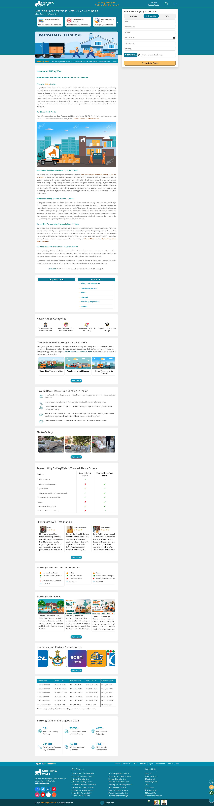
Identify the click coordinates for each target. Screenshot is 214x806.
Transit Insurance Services (118, 793)
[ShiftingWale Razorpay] (48, 794)
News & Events (151, 776)
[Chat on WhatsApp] (166, 4)
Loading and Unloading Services (120, 785)
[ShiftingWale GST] (54, 794)
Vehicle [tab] (167, 16)
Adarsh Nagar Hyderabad (90, 302)
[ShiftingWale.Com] (46, 772)
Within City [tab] (133, 16)
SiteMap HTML (151, 790)
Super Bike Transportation (82, 793)
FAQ (147, 785)
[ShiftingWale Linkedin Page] (48, 789)
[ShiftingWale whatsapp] (211, 792)
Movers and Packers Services (83, 787)
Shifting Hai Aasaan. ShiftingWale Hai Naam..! (107, 3)
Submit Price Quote (150, 63)
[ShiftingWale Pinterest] (54, 789)
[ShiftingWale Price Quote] (211, 781)
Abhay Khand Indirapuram (90, 284)
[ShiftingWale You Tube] (43, 794)
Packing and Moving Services (83, 790)
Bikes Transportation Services (83, 773)
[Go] (211, 800)
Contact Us (150, 787)
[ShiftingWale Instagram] (37, 794)
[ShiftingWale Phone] (211, 787)
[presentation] (35, 21)
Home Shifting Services (81, 779)
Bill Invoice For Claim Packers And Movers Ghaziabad (106, 61)
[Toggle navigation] (175, 4)
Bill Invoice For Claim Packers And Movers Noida (66, 61)
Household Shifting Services (83, 782)
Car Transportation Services (119, 773)
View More (76, 381)
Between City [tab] (151, 16)
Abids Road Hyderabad (89, 288)
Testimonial (150, 779)
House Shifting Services (117, 779)
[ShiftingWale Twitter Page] (43, 789)
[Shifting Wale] (44, 3)
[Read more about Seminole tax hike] (150, 802)
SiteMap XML (151, 793)
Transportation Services (81, 796)
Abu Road (84, 297)
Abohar (83, 293)
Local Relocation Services (118, 790)
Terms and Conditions (154, 796)
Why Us (149, 773)
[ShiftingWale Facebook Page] (37, 789)
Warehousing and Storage (118, 796)
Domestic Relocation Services (120, 776)
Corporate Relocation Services (83, 776)
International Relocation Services (84, 785)
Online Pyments (151, 782)
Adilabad (84, 306)
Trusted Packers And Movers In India (77, 351)
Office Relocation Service (118, 787)
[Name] (51, 444)
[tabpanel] (150, 42)
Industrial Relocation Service (119, 782)
